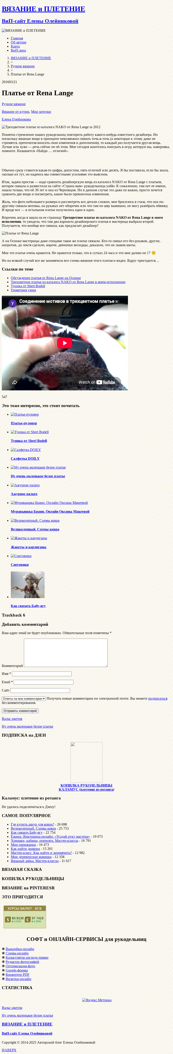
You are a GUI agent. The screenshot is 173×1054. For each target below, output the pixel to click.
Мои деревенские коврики (31, 857)
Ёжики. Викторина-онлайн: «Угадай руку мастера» (50, 836)
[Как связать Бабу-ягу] (28, 597)
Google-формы (17, 970)
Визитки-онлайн (18, 979)
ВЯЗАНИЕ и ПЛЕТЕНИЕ (27, 1024)
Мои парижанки (23, 845)
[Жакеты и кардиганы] (29, 538)
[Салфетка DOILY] (26, 450)
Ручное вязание (14, 104)
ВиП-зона (18, 50)
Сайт (5, 690)
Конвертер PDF (18, 975)
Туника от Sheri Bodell (28, 286)
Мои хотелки (41, 112)
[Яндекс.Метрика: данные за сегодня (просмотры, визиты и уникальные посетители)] (97, 1000)
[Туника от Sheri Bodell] (30, 432)
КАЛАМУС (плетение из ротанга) (86, 789)
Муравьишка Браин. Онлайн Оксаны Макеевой (50, 511)
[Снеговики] (21, 556)
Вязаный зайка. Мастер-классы (35, 861)
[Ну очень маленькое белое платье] (38, 467)
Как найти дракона (25, 849)
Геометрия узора (23, 290)
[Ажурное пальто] (25, 485)
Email (7, 682)
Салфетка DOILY (25, 458)
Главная (17, 38)
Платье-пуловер (24, 423)
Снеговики (20, 565)
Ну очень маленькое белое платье (38, 476)
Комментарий (12, 666)
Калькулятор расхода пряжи (27, 957)
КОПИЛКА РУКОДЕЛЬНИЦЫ (86, 785)
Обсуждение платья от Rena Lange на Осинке (46, 278)
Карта (15, 46)
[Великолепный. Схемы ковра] (35, 520)
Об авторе (18, 42)
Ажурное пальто (24, 494)
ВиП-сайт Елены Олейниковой (27, 1033)
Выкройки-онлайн (20, 949)
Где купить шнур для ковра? (32, 824)
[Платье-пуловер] (25, 414)
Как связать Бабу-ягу (28, 606)
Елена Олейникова (16, 119)
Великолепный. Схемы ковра (35, 529)
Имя (6, 674)
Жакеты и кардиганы (28, 547)
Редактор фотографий (22, 962)
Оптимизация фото (20, 966)
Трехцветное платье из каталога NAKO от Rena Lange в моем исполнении (68, 282)
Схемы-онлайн (17, 953)
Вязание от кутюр (15, 112)
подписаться (157, 698)
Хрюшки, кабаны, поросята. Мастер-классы (44, 840)
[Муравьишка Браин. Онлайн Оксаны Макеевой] (49, 503)
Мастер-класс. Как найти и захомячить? (41, 853)
